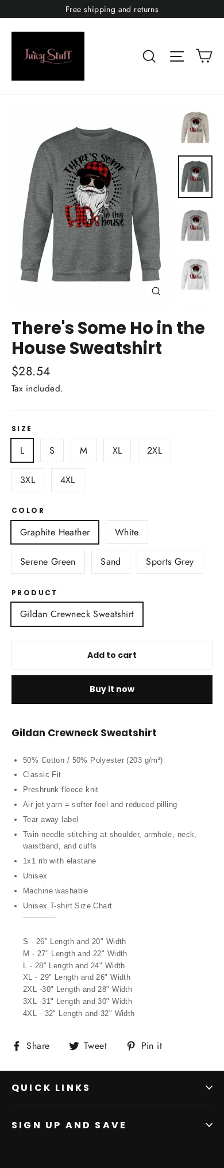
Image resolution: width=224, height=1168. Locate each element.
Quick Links (51, 1087)
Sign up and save (69, 1125)
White (127, 532)
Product (35, 593)
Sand (111, 561)
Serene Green (48, 561)
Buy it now (112, 689)
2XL (154, 450)
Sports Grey (170, 561)
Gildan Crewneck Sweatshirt (77, 614)
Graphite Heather (55, 532)
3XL (27, 479)
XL (117, 450)
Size (22, 429)
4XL (67, 479)
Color (28, 511)
